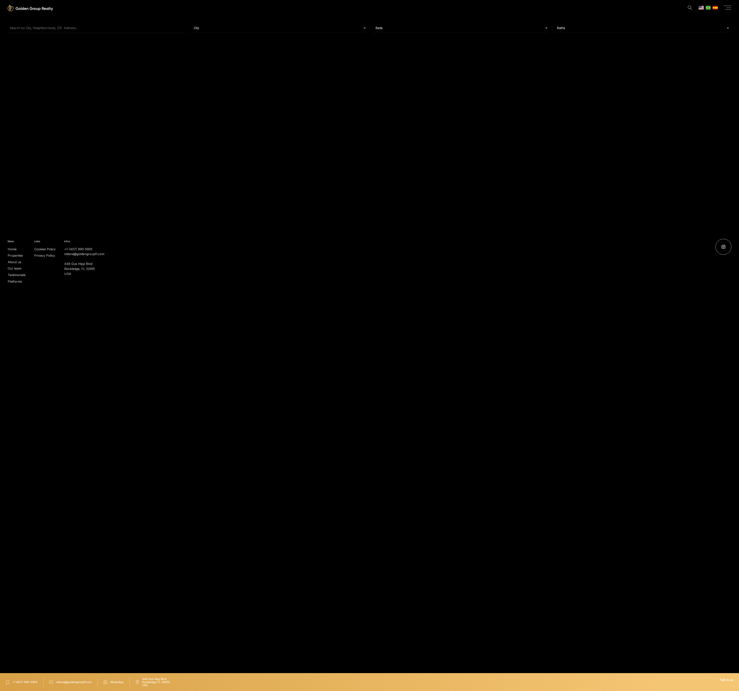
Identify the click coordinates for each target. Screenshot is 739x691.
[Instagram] (723, 247)
